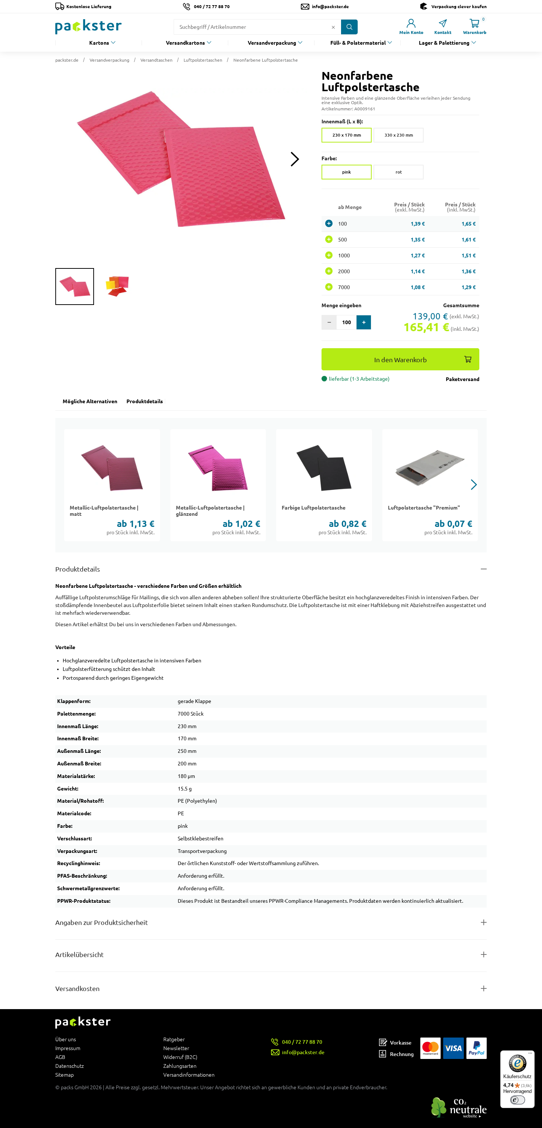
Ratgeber (174, 1039)
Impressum (67, 1048)
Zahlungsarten (180, 1066)
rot (399, 172)
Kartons (99, 42)
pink (346, 172)
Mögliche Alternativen (90, 401)
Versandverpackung (272, 42)
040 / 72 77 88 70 (212, 6)
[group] (74, 286)
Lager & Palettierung (444, 42)
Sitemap (64, 1074)
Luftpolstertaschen (203, 60)
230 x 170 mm (347, 135)
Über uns (65, 1039)
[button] (181, 159)
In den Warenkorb (400, 360)
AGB (60, 1057)
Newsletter (176, 1048)
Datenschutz (69, 1066)
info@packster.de (330, 6)
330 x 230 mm (399, 135)
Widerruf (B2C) (180, 1057)
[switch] (517, 1100)
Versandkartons (185, 42)
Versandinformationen (189, 1074)
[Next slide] (295, 159)
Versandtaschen (156, 60)
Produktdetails (144, 401)
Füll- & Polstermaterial (358, 42)
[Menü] (530, 1054)
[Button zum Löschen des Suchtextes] (333, 27)
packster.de (67, 60)
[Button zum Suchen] (349, 27)
